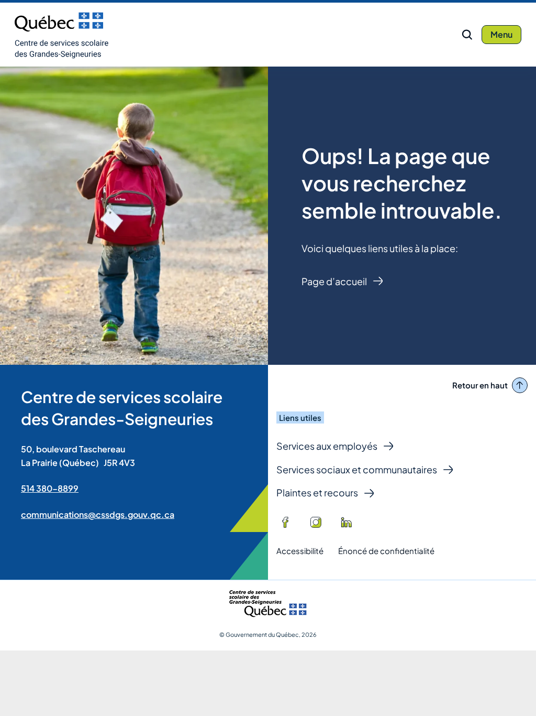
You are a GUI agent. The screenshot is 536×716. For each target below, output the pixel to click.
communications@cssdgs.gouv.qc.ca (97, 514)
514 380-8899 (50, 488)
